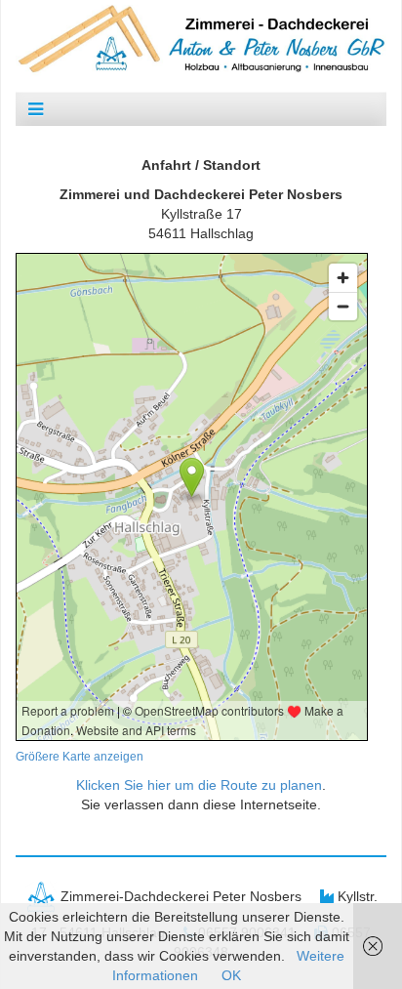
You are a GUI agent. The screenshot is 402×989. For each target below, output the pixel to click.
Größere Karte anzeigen (79, 756)
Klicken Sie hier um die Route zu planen (199, 785)
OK (231, 975)
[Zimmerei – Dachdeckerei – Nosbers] (201, 38)
